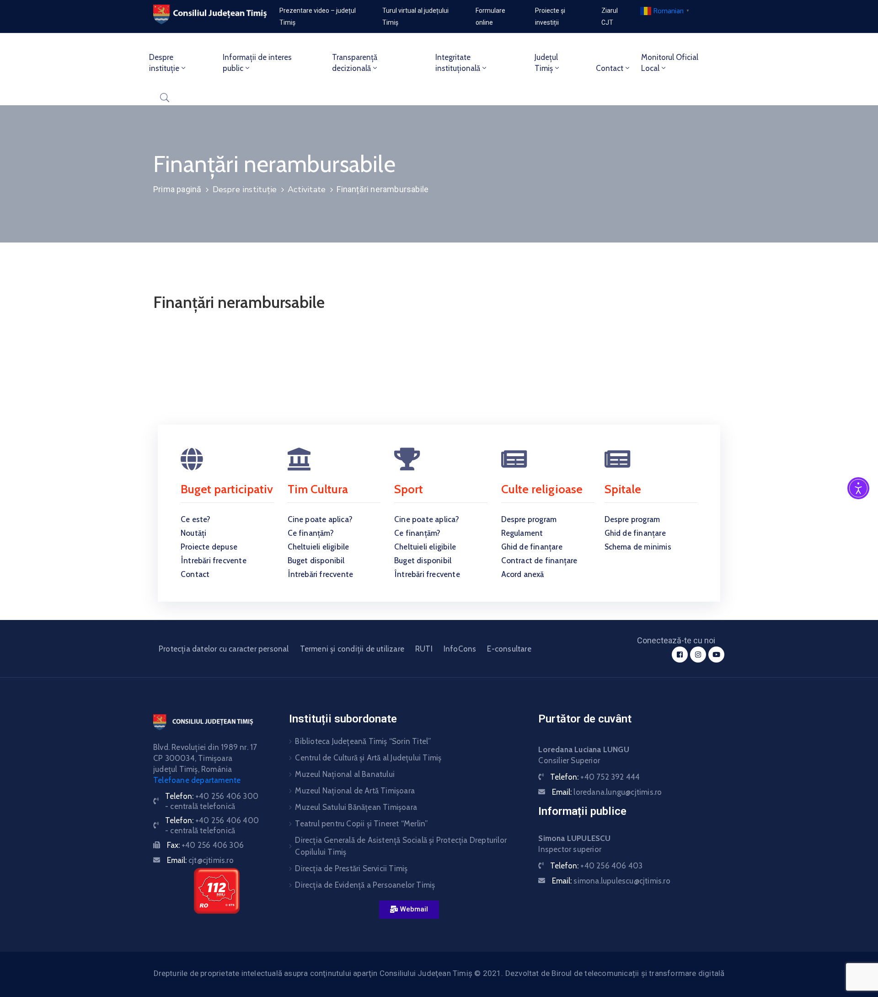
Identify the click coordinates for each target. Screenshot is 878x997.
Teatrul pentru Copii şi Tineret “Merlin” (361, 823)
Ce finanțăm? (311, 533)
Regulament (522, 533)
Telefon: (595, 776)
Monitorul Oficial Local (669, 63)
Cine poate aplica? (320, 519)
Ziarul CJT (609, 16)
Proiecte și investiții (550, 16)
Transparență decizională (354, 63)
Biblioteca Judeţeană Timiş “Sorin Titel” (363, 741)
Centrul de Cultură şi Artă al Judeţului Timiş (368, 757)
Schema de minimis (638, 546)
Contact (609, 68)
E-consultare (509, 648)
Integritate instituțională (457, 63)
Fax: (205, 845)
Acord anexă (522, 574)
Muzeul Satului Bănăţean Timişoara (356, 807)
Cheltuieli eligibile (318, 546)
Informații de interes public (257, 63)
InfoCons (460, 648)
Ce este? (196, 519)
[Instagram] (698, 655)
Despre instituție (164, 63)
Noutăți (193, 533)
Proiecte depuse (209, 546)
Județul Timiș (546, 63)
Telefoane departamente (197, 780)
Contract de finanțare (539, 560)
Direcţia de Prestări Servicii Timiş (351, 868)
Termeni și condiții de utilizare (352, 648)
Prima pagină (177, 189)
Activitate (307, 189)
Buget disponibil (316, 560)
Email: (200, 860)
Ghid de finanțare (531, 546)
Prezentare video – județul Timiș (317, 16)
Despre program (529, 519)
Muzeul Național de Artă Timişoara (355, 790)
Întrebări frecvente (213, 560)
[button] (409, 909)
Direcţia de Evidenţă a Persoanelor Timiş (365, 884)
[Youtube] (716, 655)
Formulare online (490, 16)
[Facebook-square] (680, 655)
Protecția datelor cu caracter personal (224, 648)
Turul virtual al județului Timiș (415, 16)
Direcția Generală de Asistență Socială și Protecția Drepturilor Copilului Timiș (401, 846)
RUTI (424, 648)
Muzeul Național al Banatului (345, 774)
